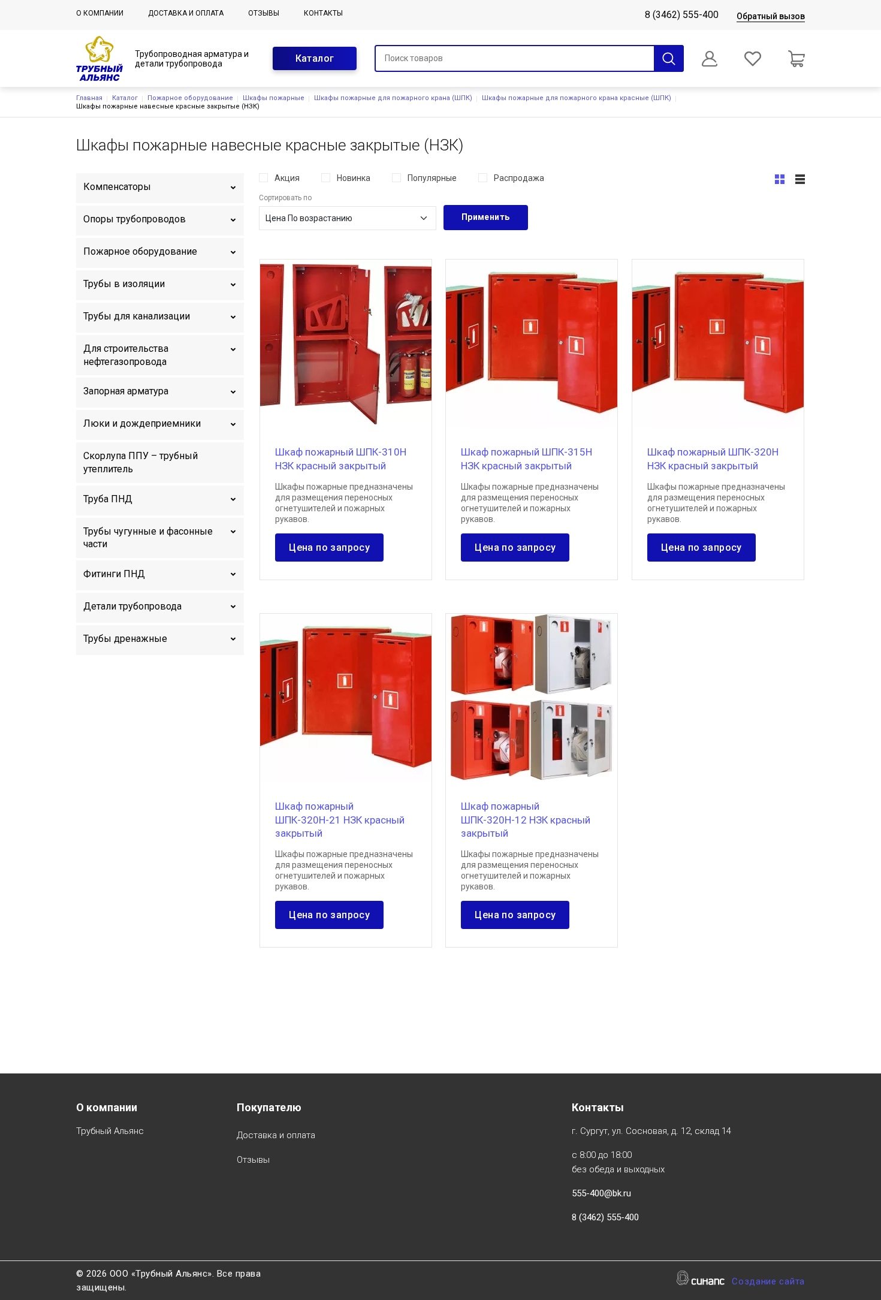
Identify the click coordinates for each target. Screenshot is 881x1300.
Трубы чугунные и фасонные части (148, 538)
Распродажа (519, 178)
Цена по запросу (329, 547)
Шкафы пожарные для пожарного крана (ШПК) (393, 98)
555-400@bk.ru (601, 1193)
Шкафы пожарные (273, 98)
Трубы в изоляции (124, 283)
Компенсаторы (117, 186)
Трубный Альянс (110, 1131)
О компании (99, 13)
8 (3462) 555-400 (682, 14)
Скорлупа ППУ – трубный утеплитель (140, 462)
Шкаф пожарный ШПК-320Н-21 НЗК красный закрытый (340, 819)
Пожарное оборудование (190, 98)
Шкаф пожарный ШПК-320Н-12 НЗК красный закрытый (525, 819)
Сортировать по (285, 198)
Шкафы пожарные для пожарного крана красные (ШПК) (576, 98)
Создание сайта (768, 1281)
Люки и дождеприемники (142, 423)
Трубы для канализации (136, 316)
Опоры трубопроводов (134, 219)
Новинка (353, 178)
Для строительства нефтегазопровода (125, 355)
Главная (89, 98)
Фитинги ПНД (114, 574)
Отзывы (263, 13)
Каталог (314, 58)
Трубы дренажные (125, 638)
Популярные (432, 178)
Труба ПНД (107, 499)
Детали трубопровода (132, 606)
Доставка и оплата (186, 13)
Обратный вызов (771, 16)
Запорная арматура (125, 391)
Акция (287, 178)
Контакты (323, 13)
